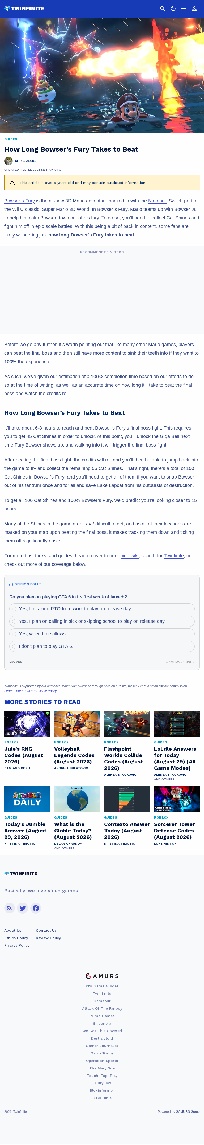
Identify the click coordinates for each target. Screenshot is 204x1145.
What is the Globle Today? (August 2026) (73, 830)
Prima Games (102, 1016)
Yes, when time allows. (43, 633)
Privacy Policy (16, 945)
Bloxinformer (102, 1090)
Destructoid (102, 1038)
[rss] (9, 908)
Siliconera (102, 1023)
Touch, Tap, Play (102, 1075)
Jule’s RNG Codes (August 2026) (23, 755)
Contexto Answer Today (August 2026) (127, 830)
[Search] (162, 8)
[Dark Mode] (173, 8)
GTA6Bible (102, 1098)
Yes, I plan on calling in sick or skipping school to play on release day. (92, 621)
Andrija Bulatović (71, 768)
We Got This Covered (102, 1031)
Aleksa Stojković (120, 774)
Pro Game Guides (102, 986)
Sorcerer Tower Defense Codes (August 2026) (174, 830)
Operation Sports (102, 1060)
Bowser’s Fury (19, 200)
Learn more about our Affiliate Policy (30, 691)
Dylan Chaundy (68, 843)
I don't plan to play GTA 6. (46, 646)
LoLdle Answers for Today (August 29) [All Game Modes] (175, 758)
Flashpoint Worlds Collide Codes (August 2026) (123, 758)
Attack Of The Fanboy (102, 1008)
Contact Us (46, 930)
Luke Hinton (165, 843)
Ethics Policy (16, 938)
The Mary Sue (102, 1068)
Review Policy (48, 938)
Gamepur (102, 1001)
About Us (12, 930)
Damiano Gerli (17, 768)
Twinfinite (174, 555)
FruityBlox (102, 1083)
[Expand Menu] (183, 8)
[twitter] (22, 908)
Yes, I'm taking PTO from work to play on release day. (75, 608)
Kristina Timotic (19, 843)
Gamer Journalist (102, 1046)
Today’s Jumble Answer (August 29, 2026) (25, 830)
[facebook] (35, 908)
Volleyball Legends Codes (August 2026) (74, 755)
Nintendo (157, 200)
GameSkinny (102, 1053)
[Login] (194, 8)
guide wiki (128, 555)
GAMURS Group (188, 1112)
